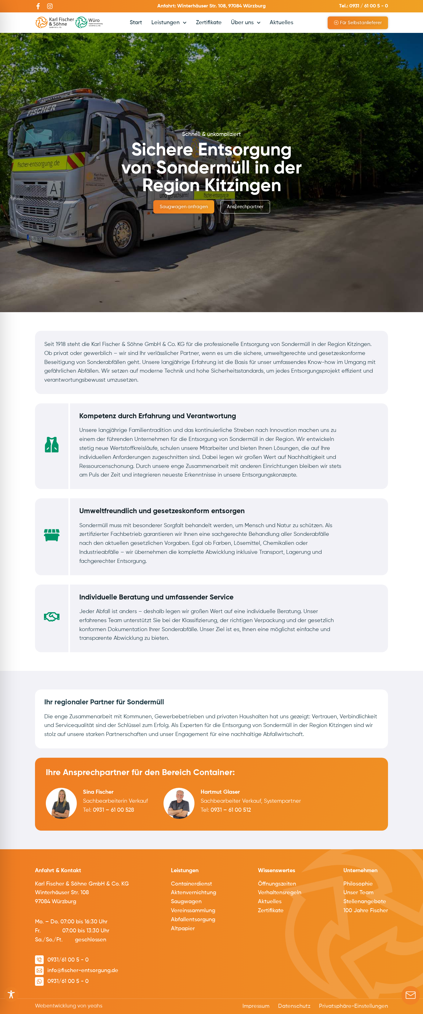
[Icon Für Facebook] (38, 6)
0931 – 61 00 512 (231, 810)
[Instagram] (50, 6)
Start (136, 22)
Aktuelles (281, 22)
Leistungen (165, 22)
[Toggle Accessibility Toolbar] (11, 994)
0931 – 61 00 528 (113, 810)
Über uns (242, 22)
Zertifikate (209, 22)
